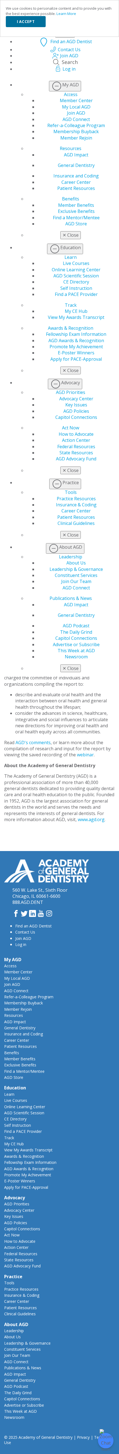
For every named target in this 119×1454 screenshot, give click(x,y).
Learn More (66, 13)
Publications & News (71, 598)
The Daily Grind (76, 632)
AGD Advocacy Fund (76, 459)
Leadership (70, 557)
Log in (20, 944)
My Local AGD (76, 107)
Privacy (83, 1437)
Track (71, 305)
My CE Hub (76, 311)
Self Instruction (76, 288)
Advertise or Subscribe (76, 644)
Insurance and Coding (76, 176)
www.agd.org (91, 819)
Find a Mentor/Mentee (76, 218)
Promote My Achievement (76, 347)
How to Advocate (76, 434)
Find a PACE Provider (76, 294)
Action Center (76, 440)
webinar (85, 755)
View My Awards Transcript (76, 317)
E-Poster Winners (76, 353)
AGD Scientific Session (76, 276)
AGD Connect (76, 119)
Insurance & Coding (76, 505)
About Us (76, 563)
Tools (71, 492)
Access (70, 94)
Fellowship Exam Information (76, 334)
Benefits (70, 199)
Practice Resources (76, 499)
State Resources (76, 453)
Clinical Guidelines (76, 523)
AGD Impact (76, 155)
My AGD (12, 960)
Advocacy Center (76, 399)
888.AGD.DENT (27, 902)
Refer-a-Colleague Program (76, 125)
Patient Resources (76, 188)
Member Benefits (76, 205)
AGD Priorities (70, 392)
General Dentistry (76, 165)
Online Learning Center (76, 270)
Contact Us (25, 932)
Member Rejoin (76, 138)
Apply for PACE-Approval (76, 359)
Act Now (70, 428)
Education (15, 1088)
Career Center (76, 182)
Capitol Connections (76, 417)
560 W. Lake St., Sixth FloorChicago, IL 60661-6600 (40, 893)
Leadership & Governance (76, 569)
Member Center (76, 100)
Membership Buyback (76, 131)
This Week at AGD (76, 651)
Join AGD (76, 113)
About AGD (16, 1324)
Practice (13, 1276)
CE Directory (76, 282)
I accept (26, 21)
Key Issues (76, 405)
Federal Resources (76, 447)
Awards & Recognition (70, 328)
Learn (70, 257)
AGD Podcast (76, 626)
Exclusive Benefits (76, 211)
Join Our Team (76, 581)
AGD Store (76, 224)
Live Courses (76, 263)
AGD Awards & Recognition (76, 340)
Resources (70, 148)
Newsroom (76, 657)
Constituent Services (76, 575)
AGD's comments (33, 742)
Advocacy (14, 1198)
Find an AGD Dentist (33, 926)
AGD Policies (76, 411)
